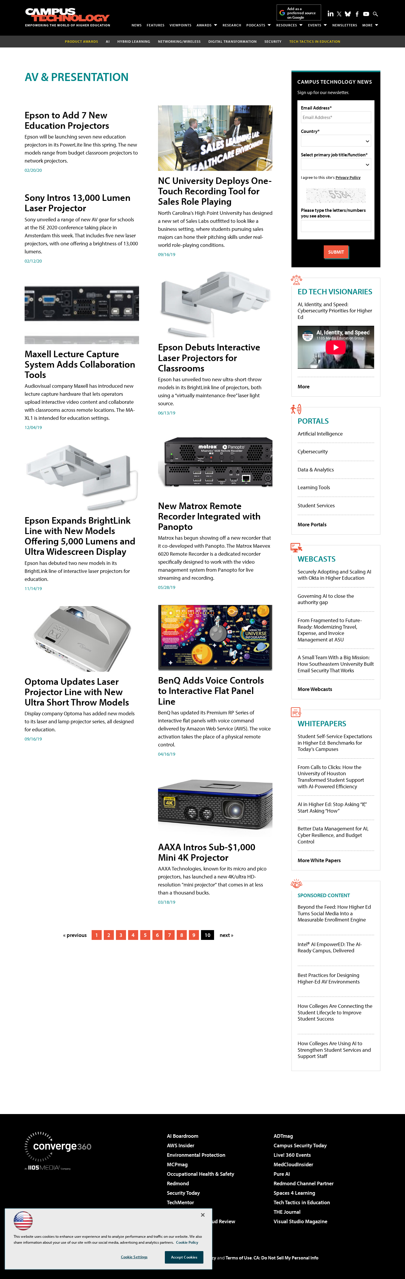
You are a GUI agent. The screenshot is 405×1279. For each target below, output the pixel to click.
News (137, 25)
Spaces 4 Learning (294, 1192)
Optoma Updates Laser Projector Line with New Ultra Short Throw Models (77, 691)
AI (108, 41)
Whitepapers (322, 723)
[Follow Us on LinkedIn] (331, 13)
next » (226, 935)
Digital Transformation (232, 41)
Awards (204, 25)
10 (208, 935)
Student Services (316, 505)
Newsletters (344, 25)
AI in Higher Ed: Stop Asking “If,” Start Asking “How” (332, 807)
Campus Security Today (300, 1145)
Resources (286, 25)
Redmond (178, 1183)
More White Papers (319, 860)
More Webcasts (315, 689)
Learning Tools (314, 487)
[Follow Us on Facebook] (357, 14)
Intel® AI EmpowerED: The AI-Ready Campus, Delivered (330, 947)
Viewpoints (181, 25)
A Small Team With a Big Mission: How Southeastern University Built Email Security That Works (336, 663)
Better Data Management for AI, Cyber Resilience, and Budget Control (333, 835)
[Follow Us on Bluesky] (348, 14)
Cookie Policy (187, 1242)
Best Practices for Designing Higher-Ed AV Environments (329, 978)
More (367, 25)
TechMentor (180, 1202)
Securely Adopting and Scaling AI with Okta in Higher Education (334, 574)
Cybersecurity (313, 451)
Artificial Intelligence (320, 433)
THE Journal (287, 1211)
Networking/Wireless (179, 41)
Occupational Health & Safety (200, 1173)
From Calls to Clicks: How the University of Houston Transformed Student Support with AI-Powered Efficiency (331, 777)
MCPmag (177, 1164)
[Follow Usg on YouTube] (366, 14)
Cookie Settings (134, 1256)
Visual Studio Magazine (300, 1221)
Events (314, 25)
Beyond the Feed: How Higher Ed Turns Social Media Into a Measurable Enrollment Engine (334, 913)
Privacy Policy (348, 177)
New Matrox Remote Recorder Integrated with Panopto (209, 516)
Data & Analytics (316, 469)
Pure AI (282, 1173)
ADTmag (283, 1135)
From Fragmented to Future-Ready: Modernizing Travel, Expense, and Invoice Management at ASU (330, 630)
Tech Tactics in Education (302, 1202)
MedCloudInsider (293, 1164)
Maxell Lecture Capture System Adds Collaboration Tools (80, 364)
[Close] (202, 1214)
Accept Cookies (184, 1257)
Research (232, 25)
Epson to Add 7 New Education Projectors (67, 120)
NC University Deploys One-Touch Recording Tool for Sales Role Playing (215, 190)
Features (156, 25)
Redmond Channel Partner (304, 1183)
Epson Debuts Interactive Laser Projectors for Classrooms (209, 357)
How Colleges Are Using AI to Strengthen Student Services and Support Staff (334, 1049)
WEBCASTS (317, 558)
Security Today (183, 1192)
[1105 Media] (60, 1200)
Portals (313, 420)
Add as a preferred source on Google (301, 13)
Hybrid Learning (133, 41)
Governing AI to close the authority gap (326, 599)
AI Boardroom (182, 1135)
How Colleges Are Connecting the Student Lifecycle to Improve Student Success (335, 1012)
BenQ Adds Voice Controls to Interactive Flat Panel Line (211, 690)
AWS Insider (180, 1145)
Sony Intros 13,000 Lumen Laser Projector (77, 202)
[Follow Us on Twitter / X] (339, 14)
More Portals (312, 524)
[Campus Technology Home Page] (68, 17)
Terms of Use (239, 1258)
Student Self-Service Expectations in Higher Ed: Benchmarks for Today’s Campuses (335, 742)
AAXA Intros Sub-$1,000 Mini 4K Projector (206, 852)
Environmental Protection (196, 1154)
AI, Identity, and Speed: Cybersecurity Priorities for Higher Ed (335, 310)
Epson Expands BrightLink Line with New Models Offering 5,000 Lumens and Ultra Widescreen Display (80, 535)
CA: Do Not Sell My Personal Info (285, 1258)
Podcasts (255, 25)
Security (273, 41)
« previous (75, 935)
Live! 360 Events (292, 1154)
